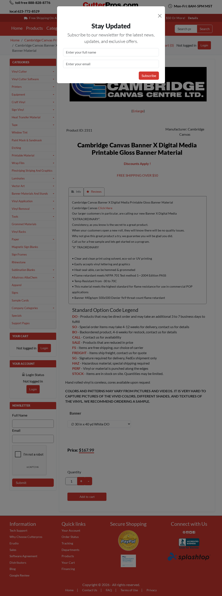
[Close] (159, 15)
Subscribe (149, 75)
